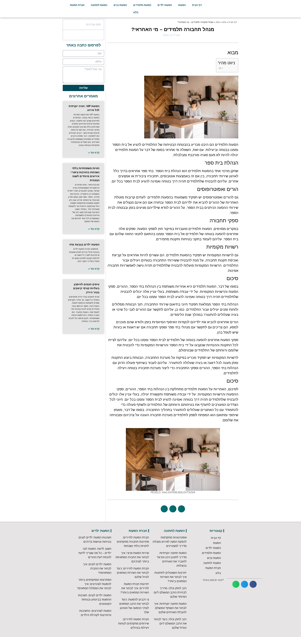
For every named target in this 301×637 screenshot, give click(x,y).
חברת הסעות (77, 5)
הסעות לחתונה (99, 5)
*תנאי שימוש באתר (213, 580)
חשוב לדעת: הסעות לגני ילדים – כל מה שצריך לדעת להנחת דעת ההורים (95, 553)
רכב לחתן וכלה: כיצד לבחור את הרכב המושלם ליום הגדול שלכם (170, 623)
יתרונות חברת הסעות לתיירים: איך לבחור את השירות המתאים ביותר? (134, 588)
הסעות (182, 5)
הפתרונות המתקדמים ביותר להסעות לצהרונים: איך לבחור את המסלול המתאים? (94, 584)
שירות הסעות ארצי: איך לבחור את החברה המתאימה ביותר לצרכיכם (132, 557)
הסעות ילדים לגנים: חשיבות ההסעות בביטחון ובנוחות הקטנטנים (94, 599)
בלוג (135, 12)
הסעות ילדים (165, 5)
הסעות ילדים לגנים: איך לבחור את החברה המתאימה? (97, 568)
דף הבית (197, 5)
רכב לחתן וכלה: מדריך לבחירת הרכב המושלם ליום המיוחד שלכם (170, 592)
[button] (181, 508)
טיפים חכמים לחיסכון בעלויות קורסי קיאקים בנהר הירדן (86, 288)
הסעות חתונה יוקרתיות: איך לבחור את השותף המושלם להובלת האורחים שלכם (170, 608)
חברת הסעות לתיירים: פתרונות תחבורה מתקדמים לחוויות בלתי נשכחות (133, 542)
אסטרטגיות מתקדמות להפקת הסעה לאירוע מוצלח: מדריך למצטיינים (169, 542)
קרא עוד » (93, 152)
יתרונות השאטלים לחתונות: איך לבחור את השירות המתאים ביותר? (170, 577)
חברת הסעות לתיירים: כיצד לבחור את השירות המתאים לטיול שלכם (132, 573)
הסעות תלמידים (142, 5)
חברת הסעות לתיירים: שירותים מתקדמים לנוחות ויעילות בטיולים (133, 623)
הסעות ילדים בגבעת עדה (84, 244)
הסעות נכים (120, 5)
